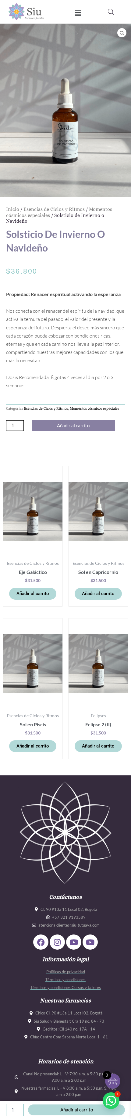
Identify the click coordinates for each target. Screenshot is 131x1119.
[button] (78, 13)
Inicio (12, 209)
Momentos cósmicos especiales (94, 408)
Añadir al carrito (73, 425)
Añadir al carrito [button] (32, 593)
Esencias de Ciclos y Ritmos (54, 209)
